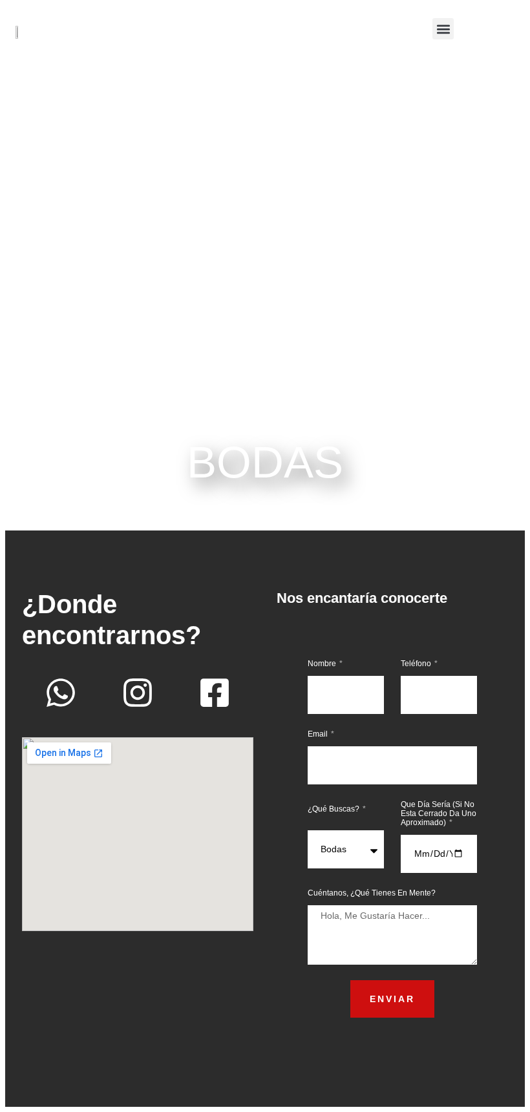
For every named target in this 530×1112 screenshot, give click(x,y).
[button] (443, 28)
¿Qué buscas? (334, 808)
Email (319, 734)
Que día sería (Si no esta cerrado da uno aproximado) (438, 813)
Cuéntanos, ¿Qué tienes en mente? (372, 892)
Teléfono (417, 663)
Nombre (323, 663)
